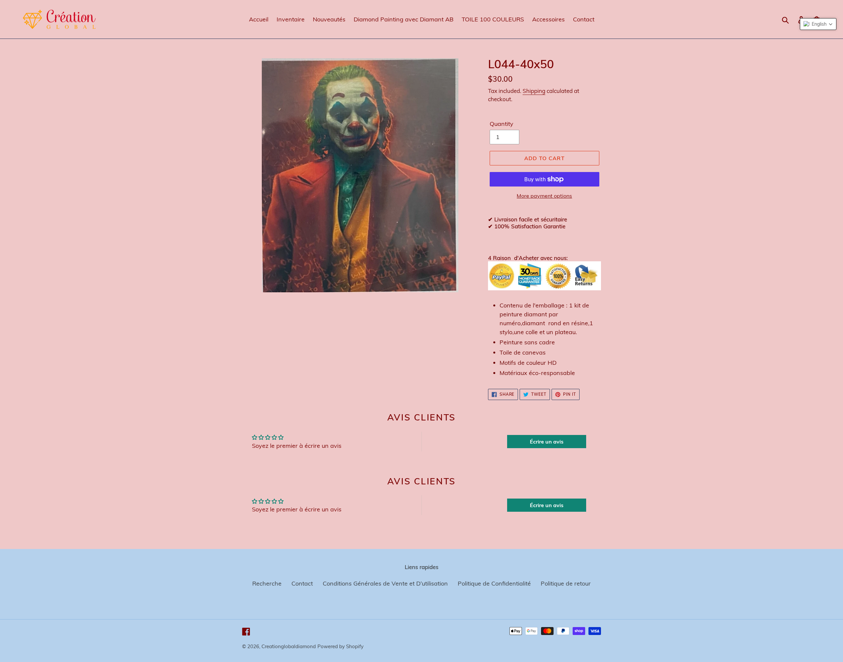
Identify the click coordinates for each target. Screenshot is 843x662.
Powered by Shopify (340, 646)
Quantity (501, 124)
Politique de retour (566, 583)
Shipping (534, 90)
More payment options (544, 195)
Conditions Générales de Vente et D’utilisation (385, 583)
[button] (818, 24)
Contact (302, 583)
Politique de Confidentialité (494, 583)
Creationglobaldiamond (288, 646)
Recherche (267, 583)
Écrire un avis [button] (546, 441)
